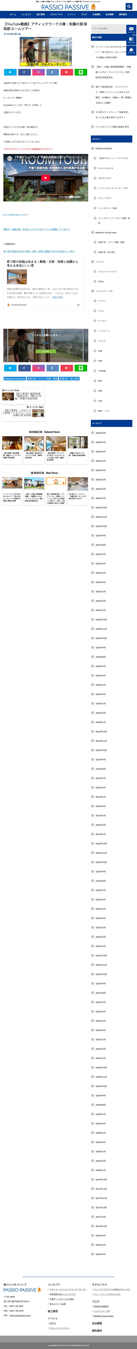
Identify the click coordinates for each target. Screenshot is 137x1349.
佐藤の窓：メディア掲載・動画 (42, 378)
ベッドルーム (103, 331)
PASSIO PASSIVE (104, 148)
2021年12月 (101, 955)
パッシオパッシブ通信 (107, 208)
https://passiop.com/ (20, 1315)
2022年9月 (101, 871)
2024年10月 (101, 638)
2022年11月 (101, 853)
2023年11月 (101, 741)
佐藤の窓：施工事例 (69, 378)
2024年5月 (101, 685)
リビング (102, 341)
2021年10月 (101, 974)
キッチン (102, 301)
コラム (101, 311)
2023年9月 (101, 759)
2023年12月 (101, 731)
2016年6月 (101, 1235)
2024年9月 (101, 647)
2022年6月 (101, 899)
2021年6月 (101, 1011)
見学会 (101, 281)
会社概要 (110, 14)
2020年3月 (101, 1151)
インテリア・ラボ (104, 291)
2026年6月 (101, 451)
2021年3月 (101, 1039)
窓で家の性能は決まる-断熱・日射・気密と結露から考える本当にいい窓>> (39, 251)
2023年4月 (101, 806)
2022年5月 (101, 909)
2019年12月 (101, 1179)
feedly (46, 351)
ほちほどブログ (104, 178)
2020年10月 (101, 1086)
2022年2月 (101, 937)
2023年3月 (101, 815)
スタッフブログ (104, 198)
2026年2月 (101, 489)
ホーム (13, 14)
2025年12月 (101, 507)
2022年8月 (101, 881)
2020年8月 (101, 1105)
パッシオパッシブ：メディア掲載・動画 (114, 220)
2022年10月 (101, 862)
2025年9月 (101, 535)
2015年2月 (101, 1245)
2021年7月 (101, 1002)
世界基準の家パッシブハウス (63, 1294)
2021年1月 (101, 1058)
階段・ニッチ (103, 411)
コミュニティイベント (107, 271)
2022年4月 (101, 918)
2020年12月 (101, 1067)
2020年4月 (101, 1142)
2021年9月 (101, 983)
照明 (100, 391)
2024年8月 (101, 657)
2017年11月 (101, 1198)
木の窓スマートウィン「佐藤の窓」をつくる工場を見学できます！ (113, 115)
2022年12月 (101, 843)
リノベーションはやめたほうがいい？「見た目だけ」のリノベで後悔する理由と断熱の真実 (113, 52)
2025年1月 (101, 610)
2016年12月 (101, 1226)
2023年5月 (101, 797)
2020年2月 (101, 1161)
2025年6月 (101, 563)
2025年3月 (101, 591)
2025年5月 (101, 573)
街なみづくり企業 (58, 1304)
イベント (100, 262)
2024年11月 (101, 629)
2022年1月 (101, 946)
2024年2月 (101, 713)
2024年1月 (101, 722)
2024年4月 (101, 694)
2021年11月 (101, 965)
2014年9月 (101, 1254)
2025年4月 (101, 582)
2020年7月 (101, 1114)
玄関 (100, 401)
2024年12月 (101, 619)
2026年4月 (101, 470)
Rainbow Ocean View (14, 378)
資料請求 (123, 14)
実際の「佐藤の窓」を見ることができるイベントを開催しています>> (36, 229)
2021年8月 (101, 993)
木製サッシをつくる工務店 (62, 1299)
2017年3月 (101, 1217)
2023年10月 (101, 750)
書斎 (100, 381)
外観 (100, 361)
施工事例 (41, 14)
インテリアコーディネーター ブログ (113, 188)
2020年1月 (101, 1170)
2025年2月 (101, 601)
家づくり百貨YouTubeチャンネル (14, 214)
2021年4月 (101, 1030)
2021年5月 (101, 1021)
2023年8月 (101, 769)
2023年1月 (101, 834)
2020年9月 (101, 1095)
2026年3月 (101, 479)
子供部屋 (102, 371)
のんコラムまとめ (105, 168)
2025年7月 (101, 554)
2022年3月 (101, 927)
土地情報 (96, 14)
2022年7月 (101, 890)
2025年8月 (101, 545)
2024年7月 (101, 666)
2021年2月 (101, 1049)
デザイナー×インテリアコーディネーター (68, 1289)
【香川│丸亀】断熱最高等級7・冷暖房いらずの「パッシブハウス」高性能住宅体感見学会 (113, 72)
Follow (46, 342)
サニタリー (103, 321)
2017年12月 (101, 1189)
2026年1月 (101, 498)
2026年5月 (101, 461)
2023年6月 (101, 787)
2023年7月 (101, 778)
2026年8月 (101, 433)
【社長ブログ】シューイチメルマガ (113, 158)
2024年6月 (101, 675)
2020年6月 (101, 1123)
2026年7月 (101, 442)
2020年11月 (101, 1077)
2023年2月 (101, 825)
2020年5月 (101, 1133)
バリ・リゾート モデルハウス (107, 1294)
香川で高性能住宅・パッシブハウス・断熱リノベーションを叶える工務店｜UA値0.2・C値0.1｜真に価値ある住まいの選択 (114, 94)
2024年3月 (101, 703)
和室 (100, 351)
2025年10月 (101, 526)
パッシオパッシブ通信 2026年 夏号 (112, 126)
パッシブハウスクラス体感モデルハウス (112, 1289)
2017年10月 (101, 1207)
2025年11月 (101, 517)
